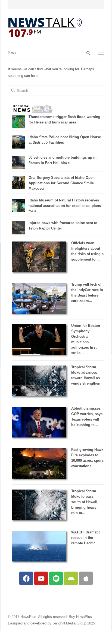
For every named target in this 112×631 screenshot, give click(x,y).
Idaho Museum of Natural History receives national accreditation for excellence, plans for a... (65, 205)
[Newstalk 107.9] (45, 27)
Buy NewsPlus (80, 617)
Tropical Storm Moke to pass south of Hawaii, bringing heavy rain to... (84, 502)
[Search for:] (63, 53)
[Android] (71, 578)
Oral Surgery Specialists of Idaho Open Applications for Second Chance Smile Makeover (62, 183)
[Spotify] (56, 578)
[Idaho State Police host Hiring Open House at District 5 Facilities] (18, 147)
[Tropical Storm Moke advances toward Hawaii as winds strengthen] (39, 395)
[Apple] (86, 578)
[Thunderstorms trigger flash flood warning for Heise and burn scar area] (18, 127)
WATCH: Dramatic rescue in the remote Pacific (86, 537)
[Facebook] (26, 578)
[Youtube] (41, 578)
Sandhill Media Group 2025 (73, 623)
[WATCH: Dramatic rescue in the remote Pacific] (39, 560)
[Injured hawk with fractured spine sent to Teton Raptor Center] (18, 233)
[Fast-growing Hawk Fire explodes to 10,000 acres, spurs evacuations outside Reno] (39, 478)
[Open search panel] (88, 53)
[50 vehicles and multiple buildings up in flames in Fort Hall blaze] (18, 168)
